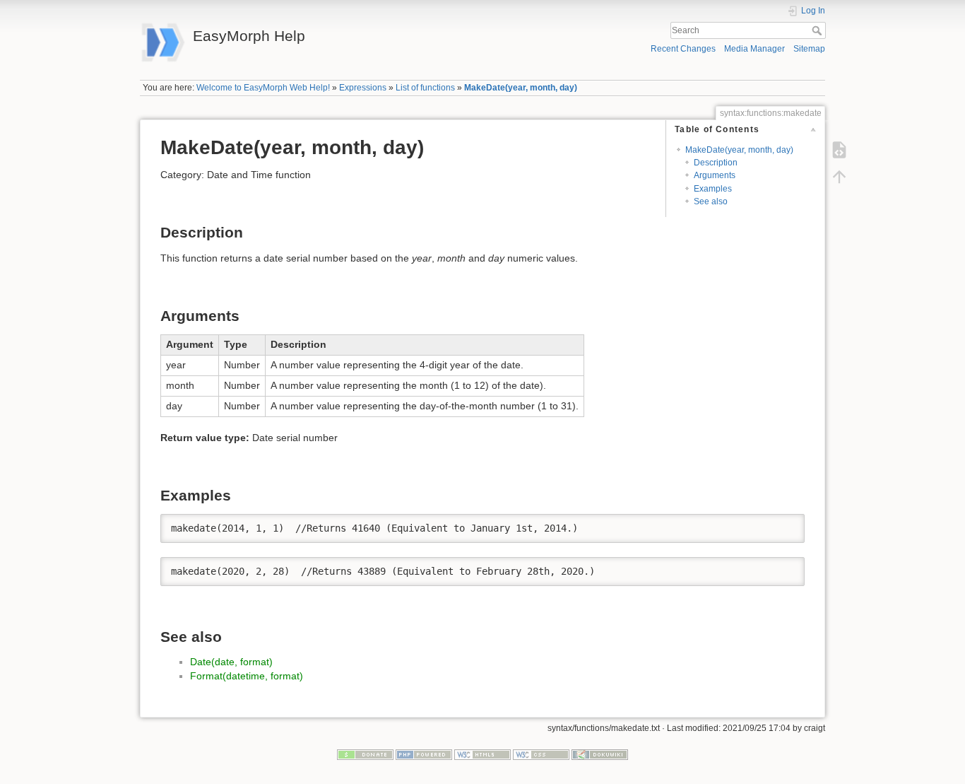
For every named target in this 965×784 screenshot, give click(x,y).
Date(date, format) (231, 661)
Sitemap (809, 49)
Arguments (714, 175)
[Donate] (365, 754)
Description (716, 163)
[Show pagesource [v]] (839, 149)
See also (711, 201)
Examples (713, 189)
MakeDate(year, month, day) (520, 88)
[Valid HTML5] (482, 754)
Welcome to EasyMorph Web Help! (263, 88)
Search (818, 30)
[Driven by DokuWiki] (600, 754)
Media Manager (754, 49)
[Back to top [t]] (839, 176)
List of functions (425, 88)
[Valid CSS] (541, 754)
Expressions (362, 88)
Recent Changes (683, 49)
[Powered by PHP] (424, 754)
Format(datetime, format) (246, 675)
